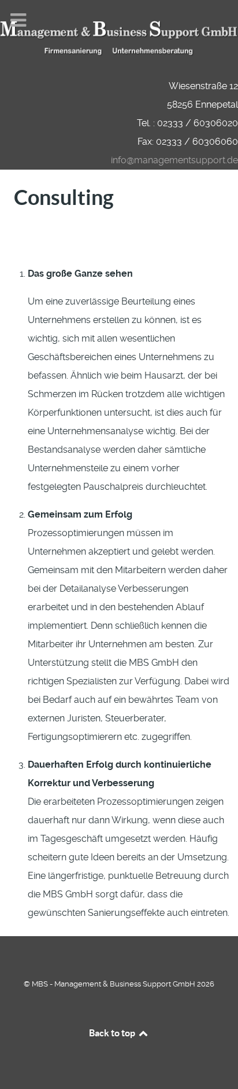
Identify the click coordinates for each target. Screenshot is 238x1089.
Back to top (113, 1033)
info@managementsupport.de (174, 160)
